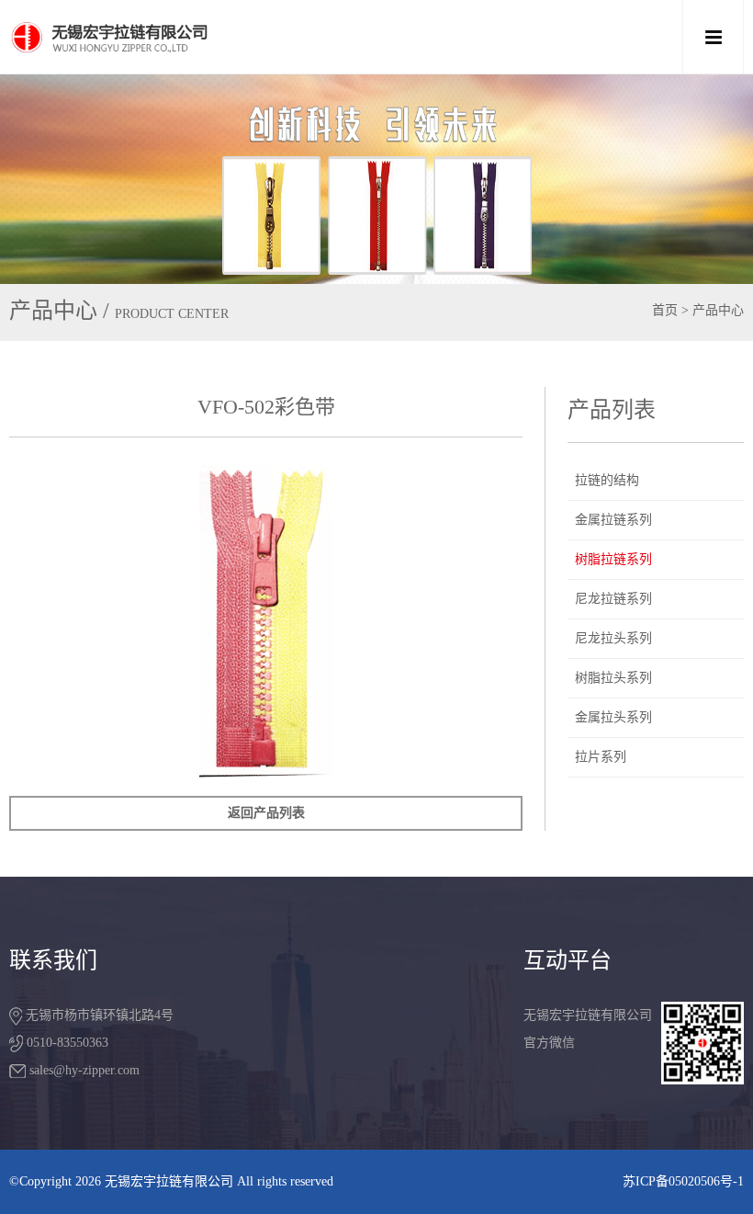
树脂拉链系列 (613, 559)
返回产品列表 (266, 813)
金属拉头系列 (613, 717)
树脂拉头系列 (613, 678)
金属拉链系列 (613, 520)
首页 (665, 310)
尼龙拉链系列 (613, 599)
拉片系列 (600, 757)
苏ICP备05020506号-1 (683, 1181)
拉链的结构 (607, 480)
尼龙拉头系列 (613, 638)
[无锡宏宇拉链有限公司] (303, 36)
